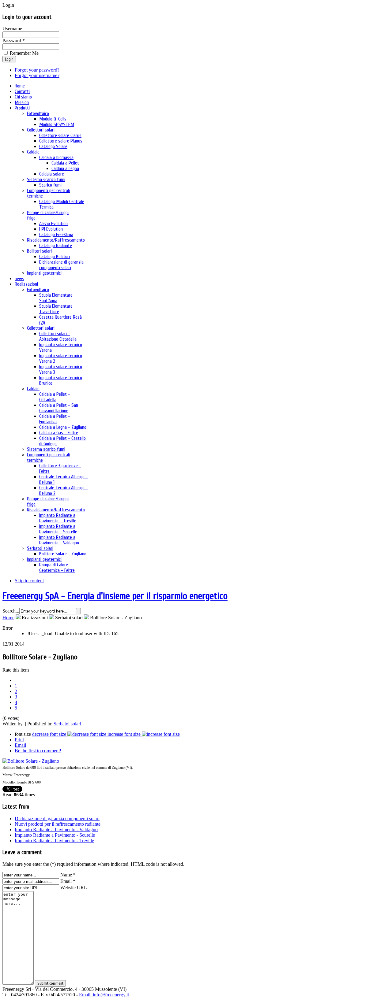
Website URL (73, 887)
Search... (10, 610)
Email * (67, 881)
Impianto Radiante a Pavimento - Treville (54, 840)
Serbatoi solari (67, 723)
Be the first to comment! (38, 750)
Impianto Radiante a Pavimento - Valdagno (56, 829)
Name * (68, 874)
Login (9, 59)
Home (8, 617)
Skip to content (29, 580)
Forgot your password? (37, 69)
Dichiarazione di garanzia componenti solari (57, 818)
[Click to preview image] (30, 761)
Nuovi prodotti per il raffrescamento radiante (57, 824)
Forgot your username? (37, 75)
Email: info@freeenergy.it (104, 994)
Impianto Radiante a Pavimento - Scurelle (55, 835)
